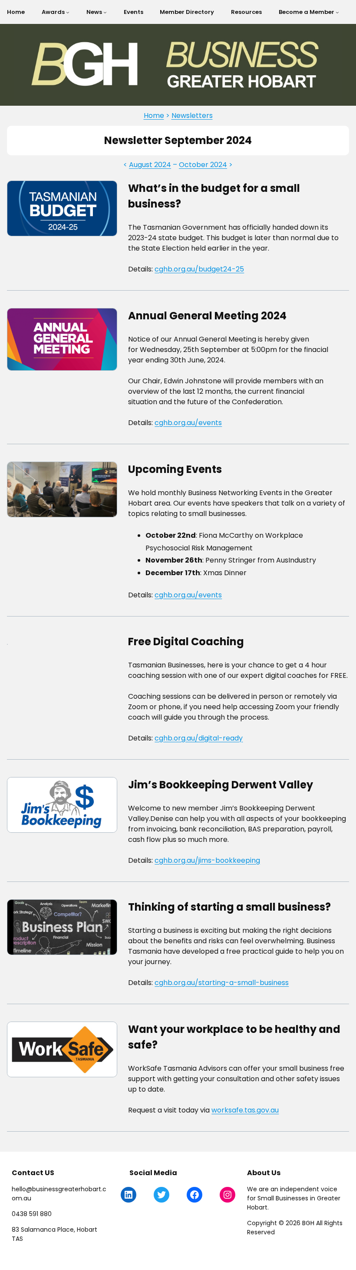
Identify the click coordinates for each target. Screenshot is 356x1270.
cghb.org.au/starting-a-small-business (222, 983)
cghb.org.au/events (188, 423)
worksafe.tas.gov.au (245, 1110)
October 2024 (203, 165)
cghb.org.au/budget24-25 (199, 269)
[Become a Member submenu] (337, 12)
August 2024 (150, 165)
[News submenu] (105, 12)
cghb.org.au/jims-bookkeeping (207, 860)
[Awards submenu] (67, 12)
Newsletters (192, 116)
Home (154, 116)
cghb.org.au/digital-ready (199, 738)
